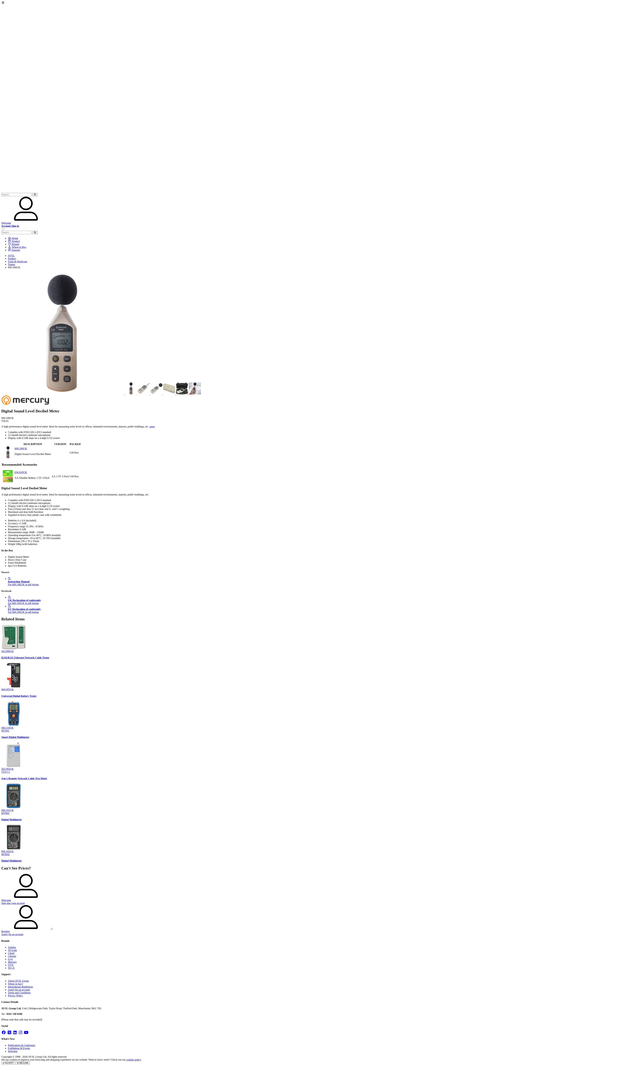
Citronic (12, 956)
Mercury (12, 962)
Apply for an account (19, 989)
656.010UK (21, 472)
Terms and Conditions (19, 992)
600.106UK (21, 448)
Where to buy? (15, 983)
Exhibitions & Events (19, 1048)
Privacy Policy (15, 995)
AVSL (11, 255)
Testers (11, 264)
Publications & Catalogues (21, 1045)
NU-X (11, 968)
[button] (35, 194)
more (152, 426)
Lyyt (10, 959)
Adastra (12, 947)
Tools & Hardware (17, 261)
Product (12, 258)
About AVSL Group (18, 980)
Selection (12, 1051)
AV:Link (12, 950)
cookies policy (133, 1059)
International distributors (20, 986)
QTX (10, 965)
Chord (11, 953)
